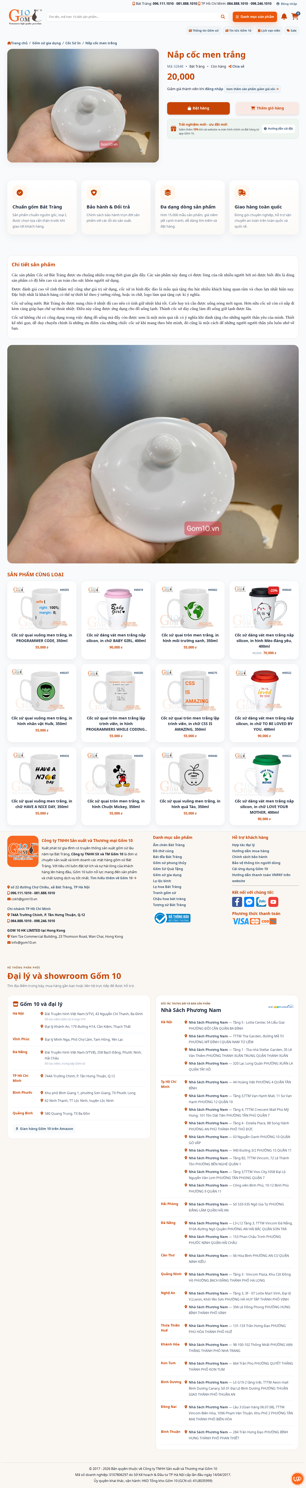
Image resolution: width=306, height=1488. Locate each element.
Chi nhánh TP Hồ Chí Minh (29, 908)
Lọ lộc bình (162, 881)
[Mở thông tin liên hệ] (297, 1478)
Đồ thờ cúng (163, 851)
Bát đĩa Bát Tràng (167, 856)
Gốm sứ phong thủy (169, 863)
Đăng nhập (289, 3)
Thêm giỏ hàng (270, 108)
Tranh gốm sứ (164, 892)
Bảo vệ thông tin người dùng (256, 863)
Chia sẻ (237, 66)
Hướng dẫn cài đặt (280, 128)
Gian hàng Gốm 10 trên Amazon (46, 1128)
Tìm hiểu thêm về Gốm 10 (111, 878)
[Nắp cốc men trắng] (83, 105)
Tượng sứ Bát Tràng (169, 905)
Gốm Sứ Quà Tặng (168, 869)
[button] (223, 17)
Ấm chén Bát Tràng (169, 845)
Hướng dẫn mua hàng (250, 851)
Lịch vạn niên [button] (270, 30)
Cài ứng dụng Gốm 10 (250, 869)
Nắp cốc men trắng (101, 43)
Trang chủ (19, 43)
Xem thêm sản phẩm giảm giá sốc (251, 89)
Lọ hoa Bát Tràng (167, 886)
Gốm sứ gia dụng (46, 43)
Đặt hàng (201, 108)
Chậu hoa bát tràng (169, 899)
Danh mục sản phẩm (257, 17)
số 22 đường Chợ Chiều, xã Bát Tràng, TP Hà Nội (50, 887)
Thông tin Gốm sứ (205, 30)
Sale (293, 30)
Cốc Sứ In (73, 43)
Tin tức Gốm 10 (239, 30)
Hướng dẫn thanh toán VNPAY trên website (261, 878)
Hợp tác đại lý (243, 845)
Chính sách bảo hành (249, 856)
